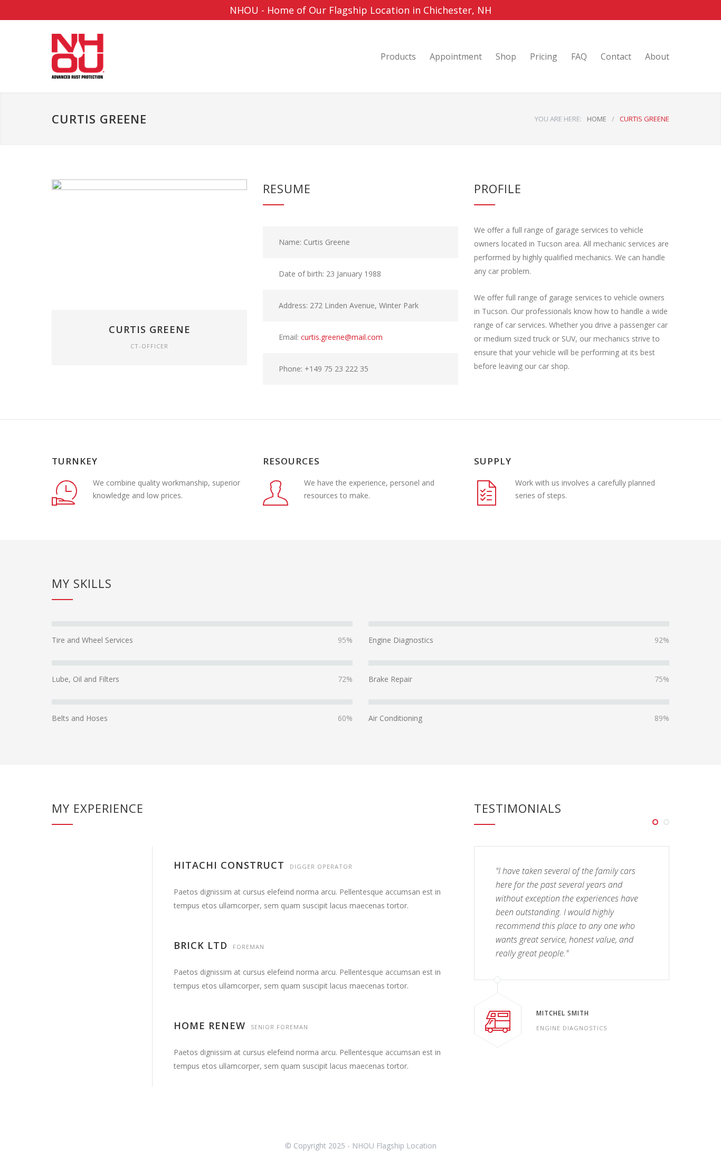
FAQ (579, 56)
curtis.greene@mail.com (342, 337)
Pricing (543, 56)
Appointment (456, 56)
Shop (506, 56)
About (657, 56)
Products (398, 56)
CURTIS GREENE (150, 329)
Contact (616, 56)
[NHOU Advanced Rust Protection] (149, 56)
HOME (596, 119)
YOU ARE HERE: (558, 119)
